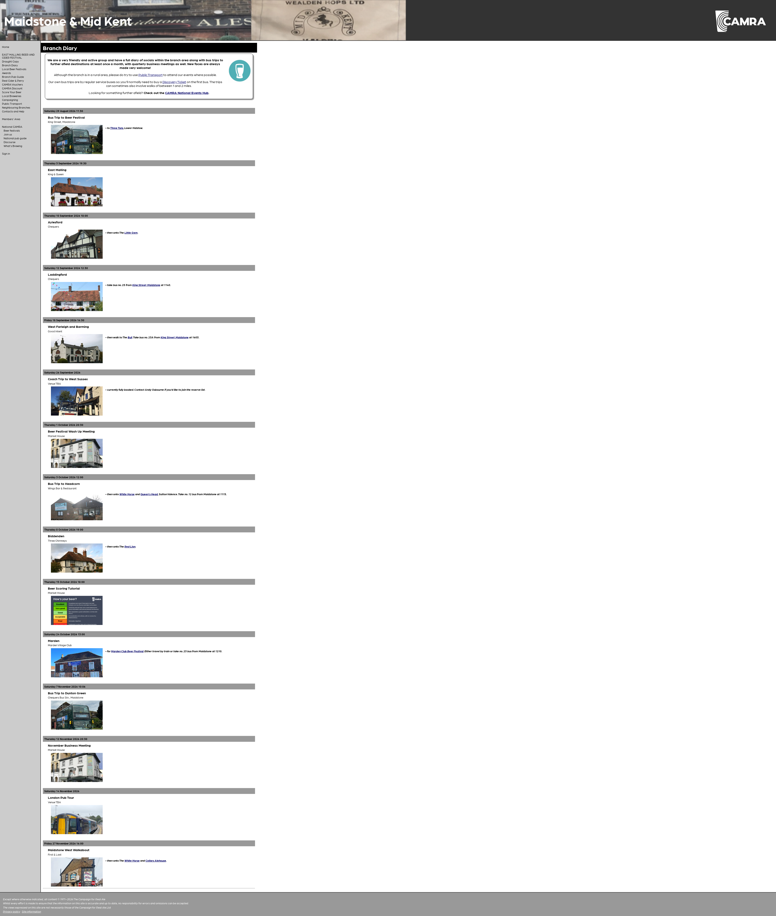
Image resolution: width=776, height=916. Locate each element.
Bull (130, 337)
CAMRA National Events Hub (187, 93)
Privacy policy (11, 911)
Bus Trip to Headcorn (64, 483)
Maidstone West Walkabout (68, 850)
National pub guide (15, 138)
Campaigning (10, 99)
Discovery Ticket (174, 82)
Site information (31, 911)
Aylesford (55, 222)
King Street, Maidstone (146, 284)
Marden (53, 641)
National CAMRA (12, 126)
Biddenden (56, 536)
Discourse (9, 142)
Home (5, 46)
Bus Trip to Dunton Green (67, 693)
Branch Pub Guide (13, 76)
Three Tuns (116, 127)
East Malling (57, 170)
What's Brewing (13, 145)
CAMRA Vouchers (12, 84)
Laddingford (57, 274)
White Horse (127, 494)
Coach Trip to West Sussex (68, 379)
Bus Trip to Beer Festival (66, 117)
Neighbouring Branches (16, 107)
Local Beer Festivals (14, 69)
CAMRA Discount (12, 88)
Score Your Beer (11, 92)
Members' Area (11, 118)
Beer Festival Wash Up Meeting (71, 431)
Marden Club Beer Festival (127, 651)
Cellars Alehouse (156, 860)
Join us (8, 134)
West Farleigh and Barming (68, 326)
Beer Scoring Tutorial (64, 588)
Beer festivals (12, 130)
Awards (6, 72)
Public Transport (12, 103)
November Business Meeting (69, 745)
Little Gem (131, 232)
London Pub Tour (61, 797)
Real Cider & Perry (13, 80)
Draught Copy (10, 61)
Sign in (6, 153)
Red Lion (129, 546)
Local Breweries (11, 95)
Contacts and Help (13, 111)
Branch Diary (10, 65)
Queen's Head (149, 494)
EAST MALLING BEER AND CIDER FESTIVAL (18, 56)
